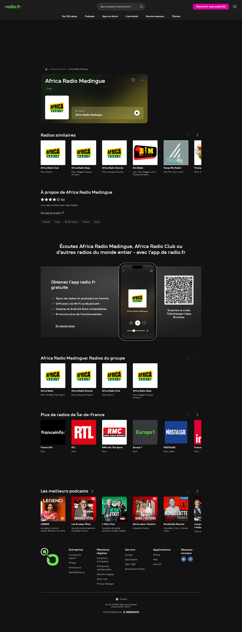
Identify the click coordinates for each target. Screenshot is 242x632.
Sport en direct (110, 16)
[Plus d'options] (142, 80)
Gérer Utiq (102, 579)
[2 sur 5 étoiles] (46, 200)
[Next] (197, 134)
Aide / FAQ (130, 564)
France (86, 222)
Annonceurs (75, 568)
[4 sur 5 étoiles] (54, 200)
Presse (72, 563)
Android (157, 564)
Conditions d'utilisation (103, 560)
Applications (131, 559)
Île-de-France (71, 222)
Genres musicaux (155, 16)
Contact (129, 555)
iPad (155, 559)
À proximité (132, 16)
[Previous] (188, 134)
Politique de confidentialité (104, 568)
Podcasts (89, 16)
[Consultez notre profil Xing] (190, 559)
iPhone (156, 555)
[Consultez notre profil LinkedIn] (183, 559)
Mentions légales (105, 574)
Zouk (49, 89)
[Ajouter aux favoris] (133, 80)
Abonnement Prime (135, 569)
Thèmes (176, 16)
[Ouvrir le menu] (235, 7)
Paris (57, 222)
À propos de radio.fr (75, 556)
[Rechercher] (141, 7)
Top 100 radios (69, 16)
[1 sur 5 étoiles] (42, 200)
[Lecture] (137, 113)
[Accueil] (46, 69)
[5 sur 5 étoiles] (58, 200)
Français (46, 222)
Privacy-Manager (105, 584)
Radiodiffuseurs (77, 572)
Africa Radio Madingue (88, 115)
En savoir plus (65, 326)
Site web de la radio (51, 213)
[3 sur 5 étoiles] (50, 200)
